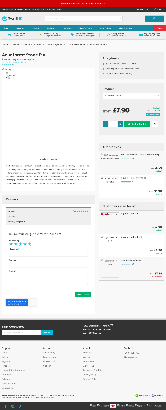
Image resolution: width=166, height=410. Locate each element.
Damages (6, 374)
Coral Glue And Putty (76, 44)
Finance (6, 365)
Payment (6, 361)
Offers (5, 352)
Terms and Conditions (94, 370)
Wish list (47, 365)
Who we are (88, 361)
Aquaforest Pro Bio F (131, 237)
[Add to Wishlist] (155, 124)
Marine (16, 44)
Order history (49, 352)
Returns (6, 379)
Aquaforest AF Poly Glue (133, 178)
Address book (49, 361)
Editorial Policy (90, 379)
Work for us (88, 365)
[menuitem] (6, 28)
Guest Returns (9, 383)
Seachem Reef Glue (131, 260)
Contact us (7, 388)
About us (87, 352)
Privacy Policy (89, 374)
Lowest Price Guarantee (13, 370)
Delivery (5, 357)
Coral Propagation (54, 44)
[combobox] (81, 18)
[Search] (120, 18)
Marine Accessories (32, 44)
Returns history (50, 357)
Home (6, 44)
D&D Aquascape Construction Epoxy (140, 154)
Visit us (86, 357)
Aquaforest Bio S (130, 213)
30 (133, 158)
